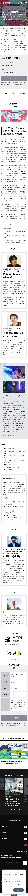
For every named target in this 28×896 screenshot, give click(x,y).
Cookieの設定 (14, 894)
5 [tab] (19, 809)
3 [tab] (14, 809)
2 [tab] (11, 809)
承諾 (18, 890)
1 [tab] (8, 809)
